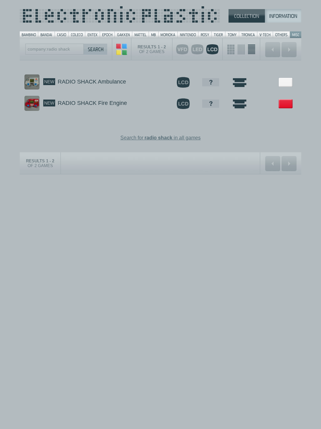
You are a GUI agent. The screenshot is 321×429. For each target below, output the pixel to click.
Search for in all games (160, 137)
